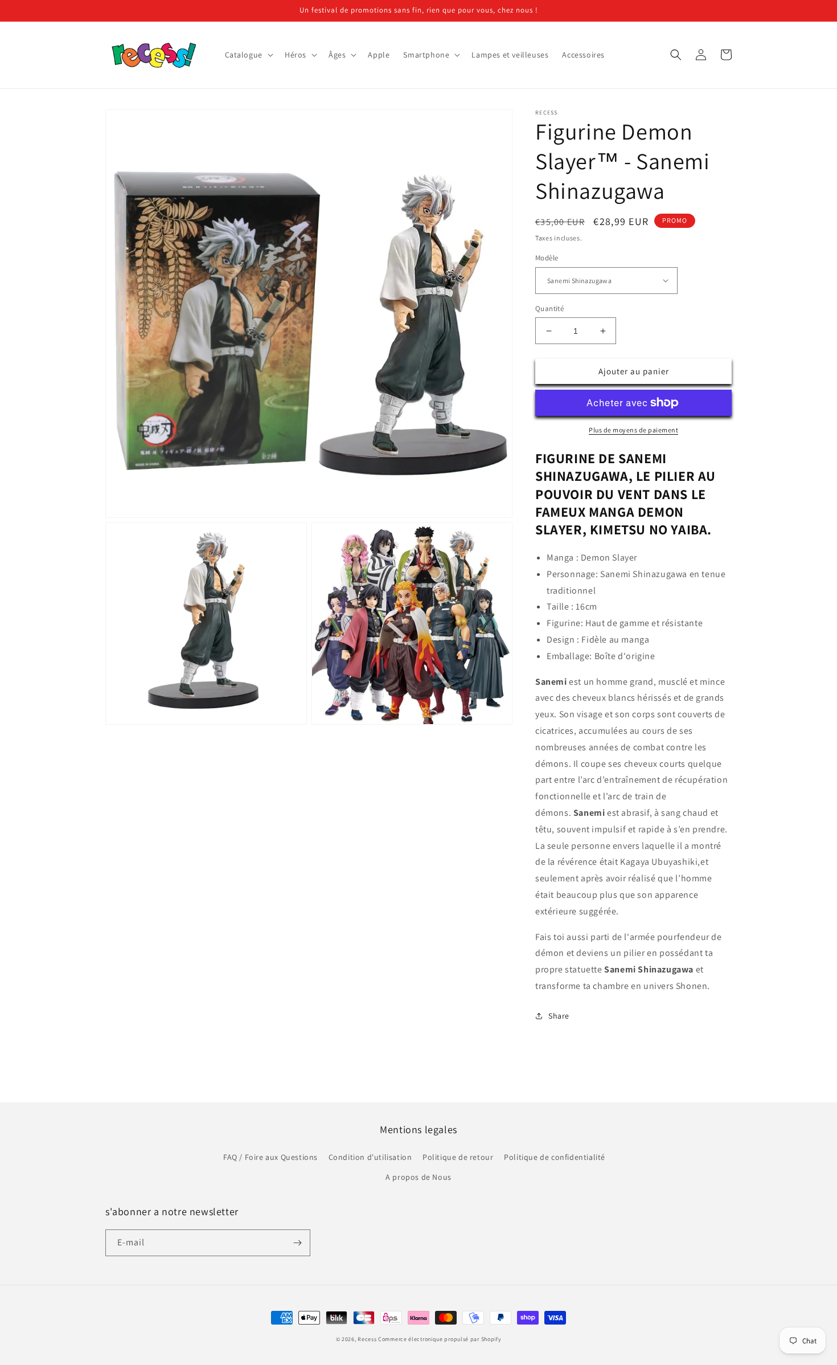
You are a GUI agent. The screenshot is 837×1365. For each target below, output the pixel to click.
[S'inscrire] (297, 1242)
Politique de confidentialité (554, 1157)
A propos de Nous (418, 1177)
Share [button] (558, 1016)
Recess (367, 1339)
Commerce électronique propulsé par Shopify (439, 1339)
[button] (248, 55)
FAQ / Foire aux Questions (270, 1157)
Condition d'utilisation (370, 1157)
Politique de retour (457, 1157)
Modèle (546, 258)
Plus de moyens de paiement (633, 430)
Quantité (549, 308)
